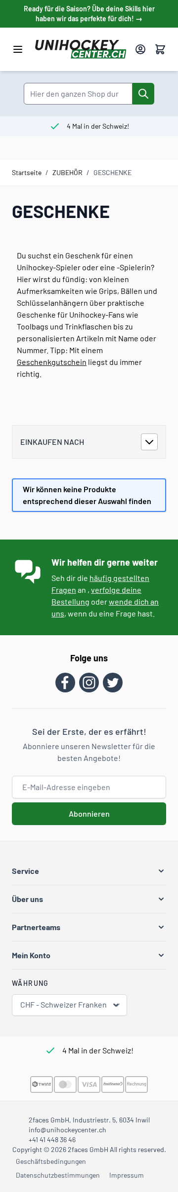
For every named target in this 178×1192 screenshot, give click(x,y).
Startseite (27, 172)
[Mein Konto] (140, 49)
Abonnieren (89, 813)
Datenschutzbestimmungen (58, 1175)
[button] (89, 871)
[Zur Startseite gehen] (81, 49)
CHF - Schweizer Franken (63, 1004)
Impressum (126, 1175)
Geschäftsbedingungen (51, 1161)
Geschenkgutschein (52, 361)
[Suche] (143, 94)
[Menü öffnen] (18, 49)
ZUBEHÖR (67, 172)
